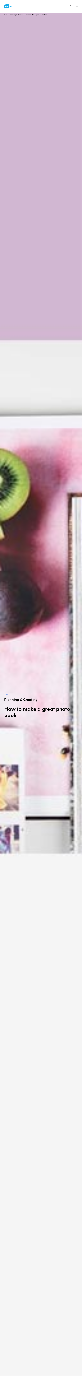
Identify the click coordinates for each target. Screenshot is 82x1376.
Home (6, 15)
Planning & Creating (16, 15)
